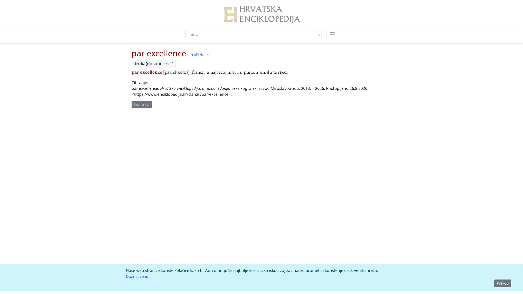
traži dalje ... (202, 55)
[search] (332, 34)
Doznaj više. (137, 276)
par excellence (159, 53)
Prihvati (503, 283)
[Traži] (320, 34)
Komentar (142, 104)
